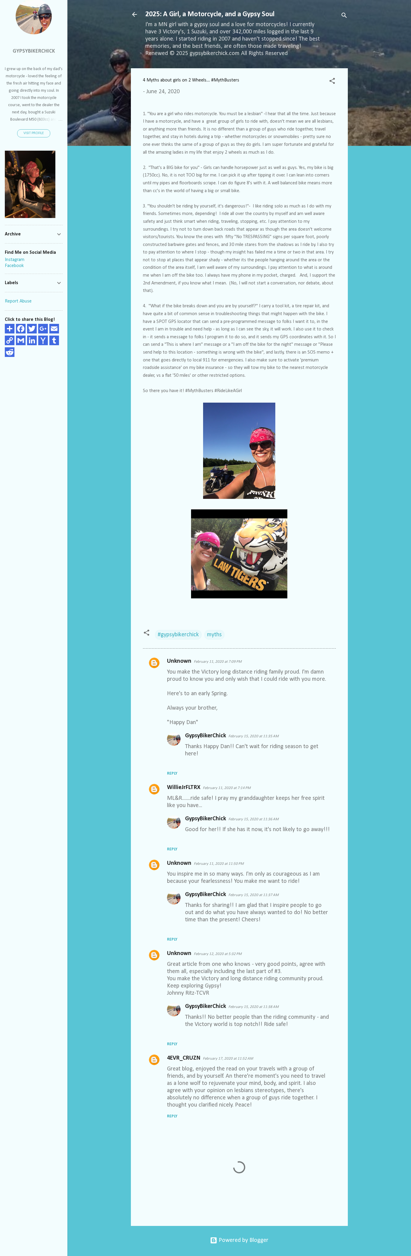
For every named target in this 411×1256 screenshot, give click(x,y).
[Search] (344, 16)
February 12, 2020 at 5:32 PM (218, 954)
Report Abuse (18, 301)
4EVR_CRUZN (183, 1058)
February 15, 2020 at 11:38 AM (253, 1007)
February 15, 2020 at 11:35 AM (253, 736)
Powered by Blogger (242, 1240)
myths (214, 635)
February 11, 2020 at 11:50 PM (219, 864)
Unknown (179, 661)
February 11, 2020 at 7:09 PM (218, 662)
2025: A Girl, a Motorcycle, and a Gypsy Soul (209, 14)
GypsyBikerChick (205, 736)
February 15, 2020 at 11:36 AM (253, 819)
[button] (332, 82)
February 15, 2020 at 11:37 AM (253, 895)
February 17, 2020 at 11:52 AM (228, 1059)
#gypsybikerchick (178, 635)
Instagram (14, 259)
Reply (172, 773)
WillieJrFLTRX (183, 788)
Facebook (14, 265)
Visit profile (33, 133)
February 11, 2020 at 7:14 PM (227, 788)
